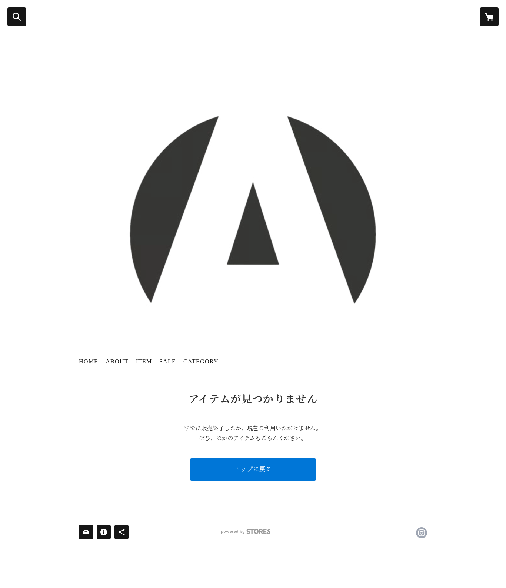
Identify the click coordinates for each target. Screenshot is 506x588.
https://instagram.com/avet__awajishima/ (421, 532)
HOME (88, 361)
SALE (167, 361)
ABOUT (117, 361)
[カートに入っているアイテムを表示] (489, 16)
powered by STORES (245, 531)
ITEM (144, 361)
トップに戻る (253, 469)
